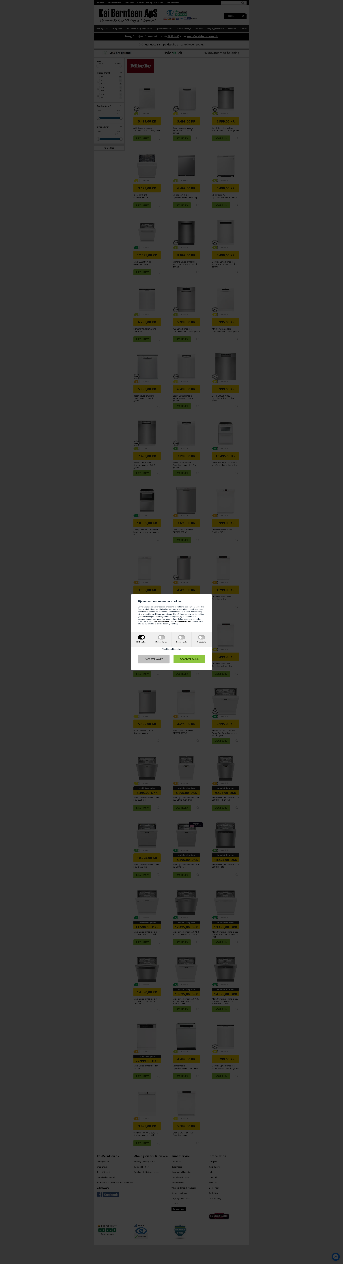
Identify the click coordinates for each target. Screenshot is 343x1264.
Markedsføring (161, 642)
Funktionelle (181, 642)
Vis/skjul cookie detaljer (171, 649)
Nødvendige (141, 642)
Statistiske (201, 642)
